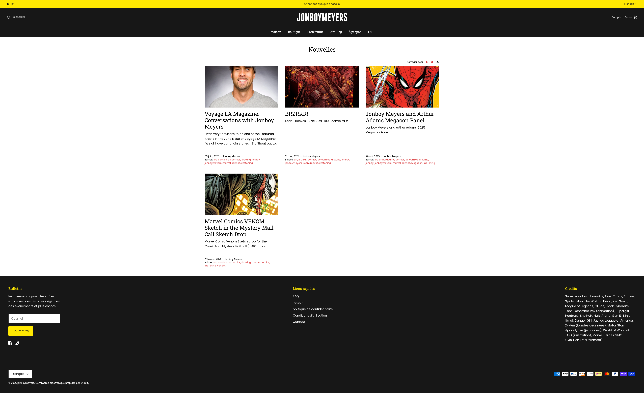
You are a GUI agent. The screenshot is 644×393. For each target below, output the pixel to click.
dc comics (234, 159)
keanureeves (310, 163)
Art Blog (336, 32)
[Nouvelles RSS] (437, 61)
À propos (354, 32)
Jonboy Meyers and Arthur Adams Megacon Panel (400, 117)
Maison (276, 32)
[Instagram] (13, 4)
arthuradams (386, 159)
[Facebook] (8, 4)
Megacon (416, 163)
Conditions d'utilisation (310, 315)
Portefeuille (315, 32)
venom (221, 265)
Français (629, 4)
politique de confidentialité (313, 309)
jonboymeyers (213, 163)
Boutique (294, 32)
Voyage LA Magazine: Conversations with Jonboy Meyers (239, 120)
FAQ (370, 32)
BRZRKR (303, 159)
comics (222, 159)
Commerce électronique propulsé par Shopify (62, 383)
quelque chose (327, 4)
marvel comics (231, 163)
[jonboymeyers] (322, 17)
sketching (247, 163)
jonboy (256, 159)
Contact (299, 322)
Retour (298, 303)
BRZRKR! (296, 113)
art (215, 159)
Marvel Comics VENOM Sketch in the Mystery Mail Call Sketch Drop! (239, 228)
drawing (246, 159)
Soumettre (21, 331)
